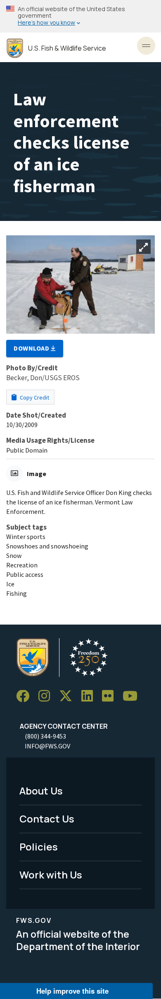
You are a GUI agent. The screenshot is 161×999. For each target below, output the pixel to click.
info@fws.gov (47, 746)
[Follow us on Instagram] (47, 696)
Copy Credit (34, 397)
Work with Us (50, 874)
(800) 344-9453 (45, 736)
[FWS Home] (15, 48)
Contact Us (46, 818)
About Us (41, 790)
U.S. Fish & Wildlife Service (67, 48)
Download (32, 348)
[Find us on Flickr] (110, 696)
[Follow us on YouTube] (133, 696)
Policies (38, 846)
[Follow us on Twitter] (68, 696)
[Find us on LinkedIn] (90, 696)
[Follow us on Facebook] (25, 696)
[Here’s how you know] (80, 16)
